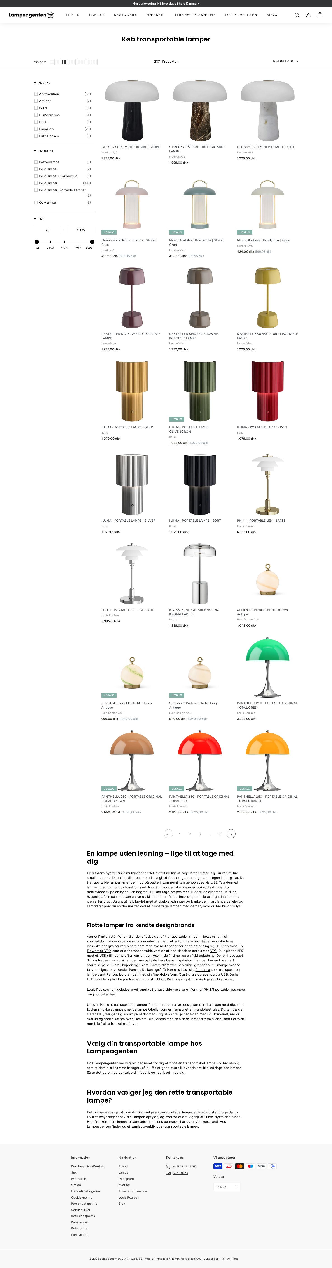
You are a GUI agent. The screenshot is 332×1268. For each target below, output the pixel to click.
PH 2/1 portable (216, 990)
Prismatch (78, 1179)
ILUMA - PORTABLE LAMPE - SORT (195, 521)
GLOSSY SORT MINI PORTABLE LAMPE (130, 147)
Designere (125, 15)
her (112, 994)
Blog (272, 15)
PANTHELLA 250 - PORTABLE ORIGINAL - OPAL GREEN (267, 705)
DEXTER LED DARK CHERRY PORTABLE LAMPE (130, 336)
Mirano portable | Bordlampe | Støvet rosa (128, 242)
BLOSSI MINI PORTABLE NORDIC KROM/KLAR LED (194, 612)
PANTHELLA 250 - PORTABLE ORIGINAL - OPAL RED (199, 799)
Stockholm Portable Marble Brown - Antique (263, 612)
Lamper (97, 15)
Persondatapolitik (84, 1204)
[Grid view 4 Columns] (72, 62)
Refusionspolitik (83, 1216)
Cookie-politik (81, 1197)
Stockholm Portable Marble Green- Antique (127, 705)
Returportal (79, 1228)
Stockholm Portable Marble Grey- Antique (194, 705)
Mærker (155, 15)
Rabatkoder (79, 1222)
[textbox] (47, 230)
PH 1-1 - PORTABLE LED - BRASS (261, 521)
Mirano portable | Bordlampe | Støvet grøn (196, 242)
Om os (76, 1185)
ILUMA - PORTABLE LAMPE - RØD (262, 427)
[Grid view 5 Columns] (81, 62)
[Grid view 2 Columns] (58, 62)
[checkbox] (65, 94)
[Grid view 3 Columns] (64, 62)
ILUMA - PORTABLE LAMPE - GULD (127, 427)
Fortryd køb (79, 1235)
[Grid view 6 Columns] (92, 62)
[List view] (52, 62)
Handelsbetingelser (86, 1191)
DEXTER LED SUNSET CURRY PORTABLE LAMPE (267, 336)
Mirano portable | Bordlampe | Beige (263, 240)
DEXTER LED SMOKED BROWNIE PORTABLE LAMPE (194, 336)
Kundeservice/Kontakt (88, 1166)
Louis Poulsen (241, 15)
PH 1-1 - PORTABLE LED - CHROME (127, 610)
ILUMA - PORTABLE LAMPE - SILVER (128, 521)
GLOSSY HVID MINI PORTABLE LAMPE (266, 147)
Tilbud (72, 15)
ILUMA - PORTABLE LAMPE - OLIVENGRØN (190, 429)
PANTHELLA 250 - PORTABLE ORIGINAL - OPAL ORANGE (267, 799)
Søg (74, 1172)
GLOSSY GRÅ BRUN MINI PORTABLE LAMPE (196, 149)
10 (220, 834)
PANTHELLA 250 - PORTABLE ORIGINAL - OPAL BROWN (131, 799)
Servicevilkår (80, 1210)
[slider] (36, 242)
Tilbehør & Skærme (194, 15)
